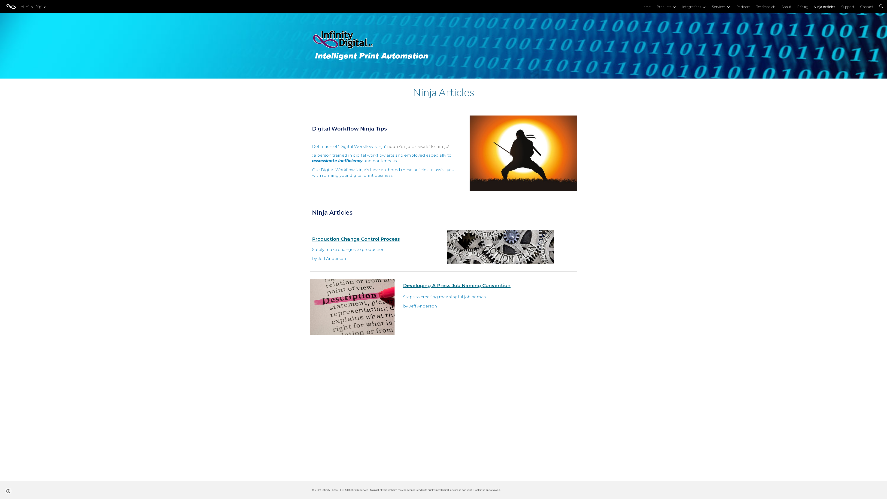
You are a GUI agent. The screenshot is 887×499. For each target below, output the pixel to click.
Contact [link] (866, 6)
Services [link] (719, 6)
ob (458, 285)
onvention (498, 285)
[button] (881, 6)
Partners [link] (743, 6)
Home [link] (646, 6)
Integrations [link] (691, 6)
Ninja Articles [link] (824, 6)
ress (446, 285)
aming (473, 285)
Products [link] (664, 6)
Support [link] (847, 6)
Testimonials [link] (765, 6)
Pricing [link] (802, 6)
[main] (443, 92)
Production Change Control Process (356, 239)
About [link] (786, 6)
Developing (417, 285)
